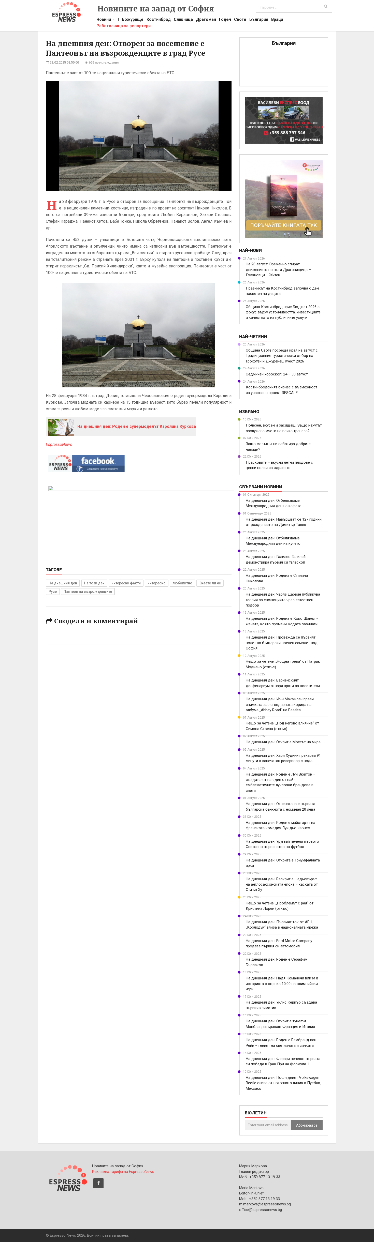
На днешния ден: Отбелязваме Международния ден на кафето (273, 503)
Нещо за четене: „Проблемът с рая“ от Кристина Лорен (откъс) (279, 906)
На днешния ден (63, 583)
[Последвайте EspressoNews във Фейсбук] (86, 462)
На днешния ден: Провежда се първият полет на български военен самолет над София (282, 642)
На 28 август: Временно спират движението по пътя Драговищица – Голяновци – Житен (278, 269)
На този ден (94, 583)
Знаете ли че (210, 583)
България (258, 20)
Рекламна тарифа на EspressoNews (123, 1171)
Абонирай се (307, 1125)
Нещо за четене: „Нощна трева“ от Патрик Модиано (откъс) (283, 664)
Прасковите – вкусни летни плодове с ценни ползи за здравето (279, 465)
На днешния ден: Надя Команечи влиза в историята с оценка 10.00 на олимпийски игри (282, 983)
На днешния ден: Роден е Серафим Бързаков (276, 962)
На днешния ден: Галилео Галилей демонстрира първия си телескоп (276, 559)
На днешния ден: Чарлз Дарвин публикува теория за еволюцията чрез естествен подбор (283, 600)
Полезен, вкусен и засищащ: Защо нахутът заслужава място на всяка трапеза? (284, 428)
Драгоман (206, 20)
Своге (240, 20)
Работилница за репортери (123, 26)
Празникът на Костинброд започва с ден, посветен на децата (283, 291)
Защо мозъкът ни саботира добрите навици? (278, 446)
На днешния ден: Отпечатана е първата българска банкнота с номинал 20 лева (280, 806)
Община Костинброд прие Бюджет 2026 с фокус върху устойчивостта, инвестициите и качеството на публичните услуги (283, 312)
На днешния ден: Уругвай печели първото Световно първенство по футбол (282, 844)
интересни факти (126, 583)
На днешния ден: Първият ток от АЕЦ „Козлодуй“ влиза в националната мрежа (282, 925)
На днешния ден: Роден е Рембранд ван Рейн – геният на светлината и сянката (281, 1043)
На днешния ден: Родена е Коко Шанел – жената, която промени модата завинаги (282, 621)
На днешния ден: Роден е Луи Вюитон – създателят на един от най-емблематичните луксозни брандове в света (280, 782)
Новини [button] (103, 20)
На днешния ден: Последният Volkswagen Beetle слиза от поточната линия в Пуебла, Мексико (283, 1083)
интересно (157, 583)
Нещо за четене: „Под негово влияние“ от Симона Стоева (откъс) (282, 726)
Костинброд (159, 20)
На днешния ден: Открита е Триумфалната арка (283, 863)
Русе (53, 591)
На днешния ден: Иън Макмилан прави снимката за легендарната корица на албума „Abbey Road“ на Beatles (280, 704)
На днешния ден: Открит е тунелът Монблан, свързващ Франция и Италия (280, 1024)
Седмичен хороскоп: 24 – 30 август (277, 374)
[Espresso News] (68, 1177)
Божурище (132, 20)
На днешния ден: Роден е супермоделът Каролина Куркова (136, 426)
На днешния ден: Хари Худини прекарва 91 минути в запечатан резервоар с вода (283, 758)
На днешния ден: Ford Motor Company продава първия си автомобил (279, 943)
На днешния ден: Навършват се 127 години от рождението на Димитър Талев (284, 522)
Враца (277, 20)
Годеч (225, 20)
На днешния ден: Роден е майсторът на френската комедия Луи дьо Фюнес (280, 825)
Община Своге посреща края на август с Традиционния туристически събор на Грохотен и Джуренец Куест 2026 (282, 355)
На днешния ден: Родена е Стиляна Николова (277, 578)
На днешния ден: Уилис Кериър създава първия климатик (281, 1005)
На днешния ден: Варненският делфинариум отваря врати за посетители (283, 683)
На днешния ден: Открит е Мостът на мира (283, 742)
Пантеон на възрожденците (88, 591)
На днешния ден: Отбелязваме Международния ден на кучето (273, 541)
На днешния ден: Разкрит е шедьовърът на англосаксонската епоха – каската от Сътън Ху (282, 884)
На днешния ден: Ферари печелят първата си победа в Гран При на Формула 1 (283, 1061)
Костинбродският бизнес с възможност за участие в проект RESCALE (281, 390)
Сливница (183, 20)
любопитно (182, 583)
